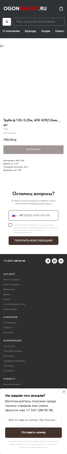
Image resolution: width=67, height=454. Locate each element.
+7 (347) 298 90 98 (14, 261)
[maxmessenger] (54, 261)
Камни (6, 299)
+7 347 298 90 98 (39, 410)
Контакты (8, 333)
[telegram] (48, 261)
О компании (11, 31)
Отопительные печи (14, 304)
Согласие (8, 371)
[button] (61, 9)
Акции (45, 31)
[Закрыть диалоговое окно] (64, 392)
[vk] (61, 261)
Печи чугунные (11, 280)
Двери (6, 294)
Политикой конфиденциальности (29, 231)
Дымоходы (9, 289)
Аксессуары (10, 309)
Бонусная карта (12, 384)
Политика (8, 366)
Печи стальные (11, 285)
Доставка (8, 356)
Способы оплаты (12, 351)
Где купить (9, 346)
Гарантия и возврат (14, 361)
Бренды (30, 31)
